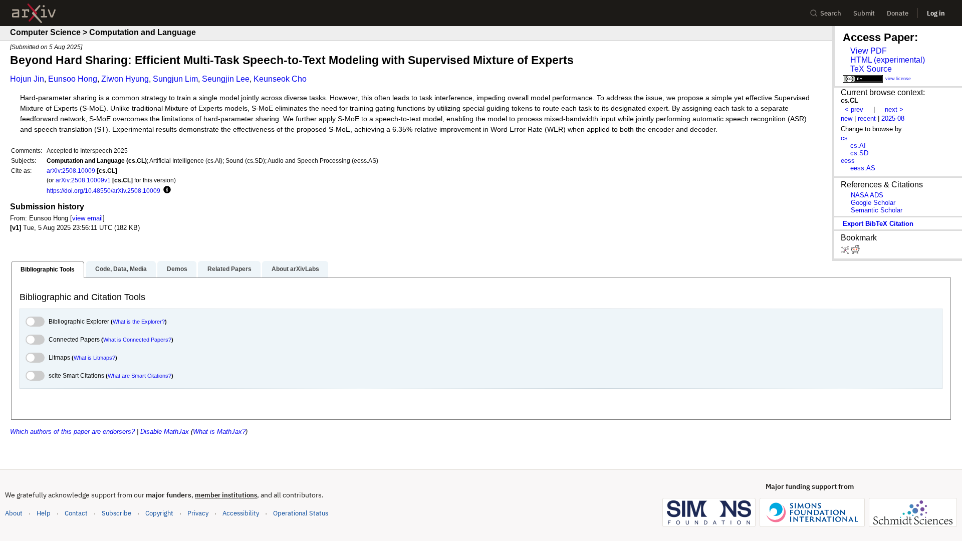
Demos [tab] (177, 269)
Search (830, 13)
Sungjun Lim (175, 79)
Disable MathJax (164, 431)
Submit (864, 13)
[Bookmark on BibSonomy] (846, 251)
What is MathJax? (219, 431)
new (846, 118)
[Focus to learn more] (165, 190)
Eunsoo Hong (72, 79)
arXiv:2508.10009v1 (83, 180)
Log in (936, 13)
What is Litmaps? (94, 358)
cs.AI (858, 145)
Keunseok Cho (280, 79)
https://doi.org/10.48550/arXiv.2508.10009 (103, 190)
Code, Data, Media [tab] (121, 269)
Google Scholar (873, 202)
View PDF (868, 51)
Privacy (197, 513)
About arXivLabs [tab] (295, 269)
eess (848, 160)
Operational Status (300, 512)
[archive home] (34, 13)
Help (44, 513)
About (14, 513)
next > (894, 109)
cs (844, 138)
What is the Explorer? (139, 322)
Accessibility (240, 513)
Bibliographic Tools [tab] (48, 269)
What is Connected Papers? (137, 340)
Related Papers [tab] (229, 269)
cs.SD (859, 153)
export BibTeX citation (878, 223)
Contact (76, 513)
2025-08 (892, 118)
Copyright (159, 513)
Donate (897, 13)
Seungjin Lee (226, 79)
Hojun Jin (27, 79)
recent (867, 118)
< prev (854, 109)
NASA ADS (867, 195)
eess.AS (862, 168)
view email (87, 218)
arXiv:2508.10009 (71, 170)
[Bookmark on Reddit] (855, 251)
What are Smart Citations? (139, 376)
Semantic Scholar (876, 210)
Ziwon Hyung (125, 79)
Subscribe (116, 513)
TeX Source (871, 69)
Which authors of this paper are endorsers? (72, 431)
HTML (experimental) (887, 60)
